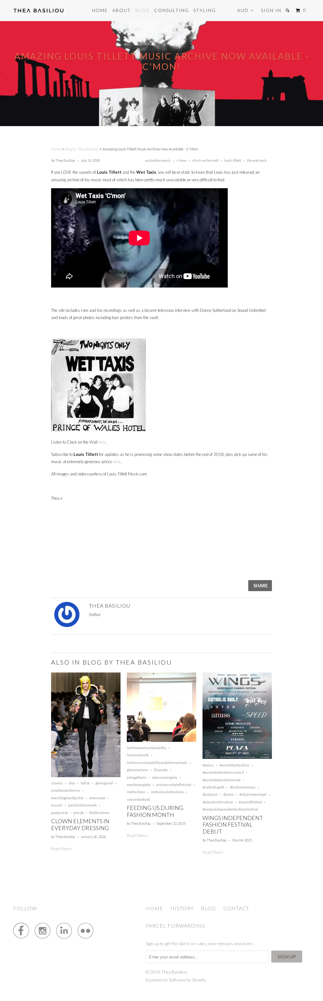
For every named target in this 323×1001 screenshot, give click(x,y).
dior (71, 783)
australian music (158, 160)
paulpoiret (59, 813)
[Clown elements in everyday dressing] (85, 775)
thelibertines (99, 813)
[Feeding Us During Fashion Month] (161, 740)
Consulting (171, 10)
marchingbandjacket (67, 798)
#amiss (208, 765)
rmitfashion (136, 792)
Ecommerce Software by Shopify (176, 979)
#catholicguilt (213, 787)
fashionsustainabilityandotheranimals (157, 762)
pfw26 (78, 813)
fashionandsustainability (147, 748)
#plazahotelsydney (218, 802)
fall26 (85, 783)
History (182, 908)
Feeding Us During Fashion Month (155, 811)
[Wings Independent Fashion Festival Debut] (237, 757)
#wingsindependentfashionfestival (230, 809)
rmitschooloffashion (167, 792)
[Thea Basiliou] (38, 11)
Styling (204, 10)
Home (100, 10)
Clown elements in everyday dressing (80, 824)
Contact (236, 908)
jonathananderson (65, 790)
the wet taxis (257, 160)
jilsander (161, 770)
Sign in (271, 10)
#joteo (228, 794)
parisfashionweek (82, 805)
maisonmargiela (164, 777)
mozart (56, 805)
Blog (142, 10)
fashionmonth (138, 755)
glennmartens (137, 770)
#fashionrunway (242, 787)
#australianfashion (234, 765)
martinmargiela (138, 785)
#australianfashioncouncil (223, 772)
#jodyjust (210, 794)
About (121, 10)
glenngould (104, 783)
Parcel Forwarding (176, 925)
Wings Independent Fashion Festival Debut (233, 824)
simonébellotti (138, 799)
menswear (97, 798)
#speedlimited (250, 802)
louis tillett (232, 160)
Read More (61, 848)
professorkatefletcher (173, 785)
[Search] (288, 10)
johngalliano (136, 777)
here (102, 442)
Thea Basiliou (174, 972)
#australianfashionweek (222, 780)
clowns (57, 783)
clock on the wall (205, 160)
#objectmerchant (253, 794)
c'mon (181, 160)
